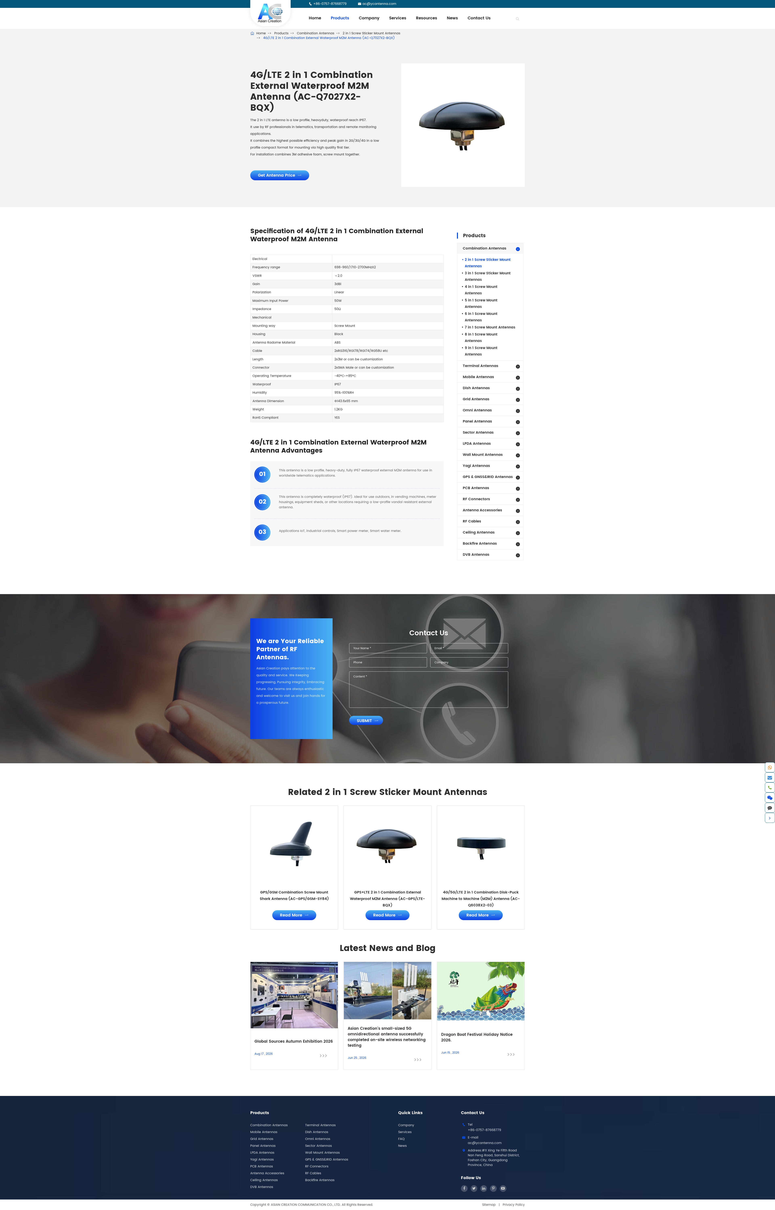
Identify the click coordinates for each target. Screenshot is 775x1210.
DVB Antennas (476, 555)
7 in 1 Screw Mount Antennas (490, 327)
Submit (367, 721)
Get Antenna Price (280, 175)
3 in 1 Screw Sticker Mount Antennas (488, 277)
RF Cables (472, 521)
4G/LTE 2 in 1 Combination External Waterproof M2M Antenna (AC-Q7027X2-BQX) (329, 38)
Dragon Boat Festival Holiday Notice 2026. (477, 1037)
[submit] (517, 19)
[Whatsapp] (770, 767)
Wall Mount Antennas (483, 455)
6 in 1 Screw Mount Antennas (481, 317)
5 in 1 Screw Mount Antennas (481, 304)
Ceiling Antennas (479, 532)
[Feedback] (770, 808)
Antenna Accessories (482, 510)
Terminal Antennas (480, 366)
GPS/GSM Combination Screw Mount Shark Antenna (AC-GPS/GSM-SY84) (294, 895)
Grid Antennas (476, 399)
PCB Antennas (476, 488)
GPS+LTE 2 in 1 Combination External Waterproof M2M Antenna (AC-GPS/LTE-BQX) (387, 898)
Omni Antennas (477, 410)
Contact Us (479, 18)
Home (315, 18)
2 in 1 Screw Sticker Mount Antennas (371, 33)
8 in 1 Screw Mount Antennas (481, 338)
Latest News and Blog (388, 949)
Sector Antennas (478, 432)
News (452, 18)
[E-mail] (770, 777)
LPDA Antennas (477, 444)
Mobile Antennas (478, 377)
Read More (294, 915)
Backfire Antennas (480, 543)
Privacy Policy (514, 1204)
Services (397, 18)
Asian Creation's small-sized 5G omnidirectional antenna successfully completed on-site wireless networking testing (387, 1037)
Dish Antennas (476, 388)
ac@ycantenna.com (379, 3)
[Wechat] (770, 797)
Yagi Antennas (476, 466)
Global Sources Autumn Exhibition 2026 (293, 1041)
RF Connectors (476, 499)
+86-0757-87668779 (330, 3)
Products (340, 18)
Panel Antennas (477, 421)
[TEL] (770, 787)
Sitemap (489, 1204)
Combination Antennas (315, 33)
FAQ (401, 1139)
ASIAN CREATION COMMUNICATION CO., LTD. (306, 1204)
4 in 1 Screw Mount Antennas (481, 290)
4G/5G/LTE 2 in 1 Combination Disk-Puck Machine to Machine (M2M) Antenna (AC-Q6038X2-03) (481, 898)
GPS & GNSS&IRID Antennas (488, 477)
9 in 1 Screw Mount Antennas (481, 351)
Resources (426, 18)
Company (369, 18)
